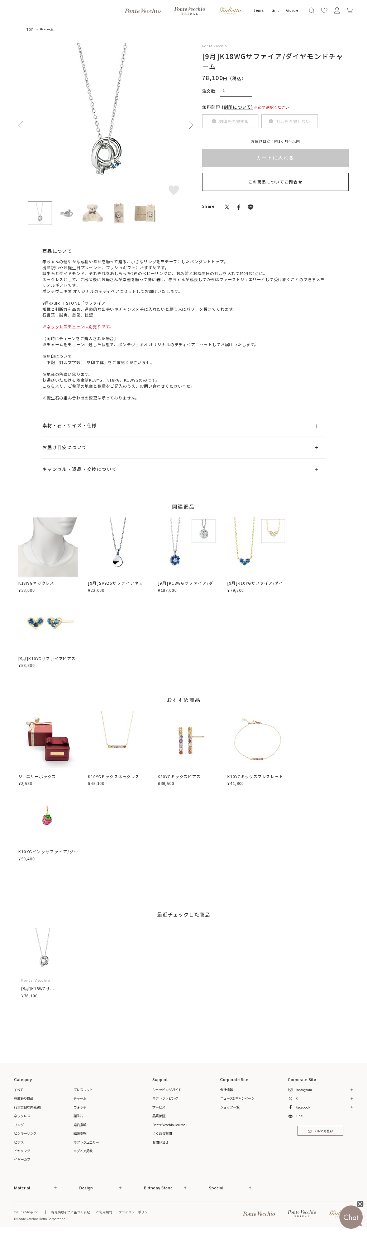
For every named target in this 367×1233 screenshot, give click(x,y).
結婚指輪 (79, 1133)
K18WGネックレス (36, 583)
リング (19, 1124)
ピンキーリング (25, 1133)
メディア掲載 (82, 1150)
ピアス (19, 1142)
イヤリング (22, 1150)
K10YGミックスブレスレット (255, 776)
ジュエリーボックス (37, 776)
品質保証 (158, 1115)
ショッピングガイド (166, 1089)
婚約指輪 (79, 1124)
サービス (158, 1107)
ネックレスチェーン (65, 326)
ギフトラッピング (165, 1098)
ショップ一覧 (229, 1107)
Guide (292, 10)
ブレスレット (83, 1089)
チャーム (47, 29)
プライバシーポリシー (135, 1212)
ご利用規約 (104, 1212)
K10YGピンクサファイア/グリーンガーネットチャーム (48, 854)
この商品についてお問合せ (275, 182)
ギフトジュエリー (86, 1142)
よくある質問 (162, 1133)
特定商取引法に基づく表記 (70, 1212)
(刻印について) (237, 107)
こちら (48, 386)
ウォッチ (79, 1107)
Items (258, 10)
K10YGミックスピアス (179, 776)
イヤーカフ (22, 1159)
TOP (30, 29)
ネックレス (22, 1115)
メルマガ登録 (323, 1131)
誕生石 (78, 1115)
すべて (18, 1089)
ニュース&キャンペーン (237, 1098)
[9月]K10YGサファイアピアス (47, 658)
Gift (275, 10)
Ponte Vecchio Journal (169, 1124)
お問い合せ (160, 1142)
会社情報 (226, 1089)
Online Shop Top (26, 1212)
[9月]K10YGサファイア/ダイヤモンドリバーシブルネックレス (257, 586)
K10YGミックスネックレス (113, 776)
